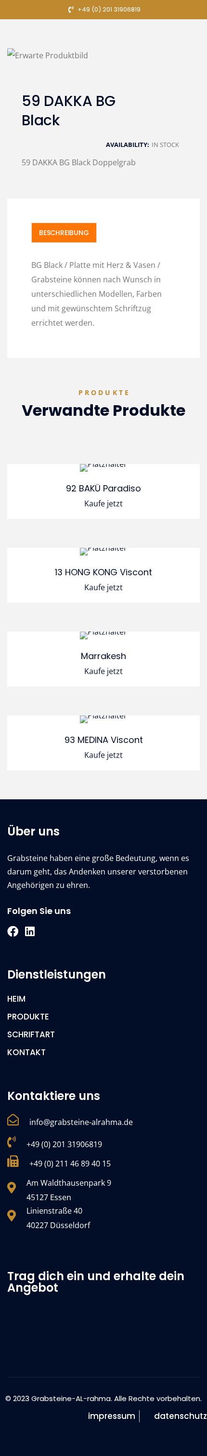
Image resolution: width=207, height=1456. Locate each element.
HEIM (16, 999)
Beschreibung (64, 233)
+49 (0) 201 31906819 (64, 1144)
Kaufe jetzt (103, 503)
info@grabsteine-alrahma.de (81, 1122)
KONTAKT (26, 1052)
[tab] (64, 233)
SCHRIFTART (31, 1034)
